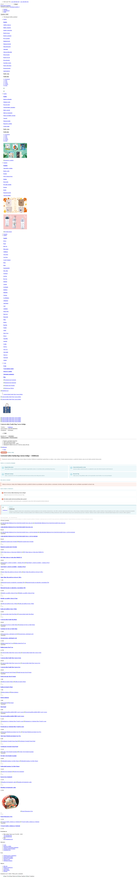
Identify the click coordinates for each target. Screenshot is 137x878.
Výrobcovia (6, 868)
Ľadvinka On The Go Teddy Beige (9, 628)
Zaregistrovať (6, 10)
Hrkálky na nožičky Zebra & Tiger (9, 598)
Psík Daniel (3, 706)
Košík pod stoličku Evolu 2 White (9, 609)
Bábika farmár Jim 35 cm (7, 647)
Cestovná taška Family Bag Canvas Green (11, 658)
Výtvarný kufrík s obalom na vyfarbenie (10, 825)
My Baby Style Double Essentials (8, 755)
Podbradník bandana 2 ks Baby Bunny (10, 766)
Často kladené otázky (8, 856)
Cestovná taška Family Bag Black (9, 619)
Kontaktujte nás (6, 850)
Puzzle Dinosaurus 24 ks (6, 816)
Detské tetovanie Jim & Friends (8, 676)
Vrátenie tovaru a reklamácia (9, 855)
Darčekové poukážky (8, 858)
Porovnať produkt (13, 437)
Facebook (13, 379)
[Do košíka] (1, 573)
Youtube (13, 385)
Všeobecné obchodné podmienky (10, 847)
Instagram (13, 382)
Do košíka (11, 436)
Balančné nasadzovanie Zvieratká (9, 546)
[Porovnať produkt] (2, 544)
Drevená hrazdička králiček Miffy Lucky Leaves (12, 716)
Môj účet (5, 866)
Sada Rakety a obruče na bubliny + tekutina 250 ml (13, 566)
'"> (5, 509)
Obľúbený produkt (4, 437)
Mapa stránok (6, 870)
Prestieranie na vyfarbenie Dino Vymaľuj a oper (12, 726)
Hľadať (16, 4)
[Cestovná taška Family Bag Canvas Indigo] (11, 396)
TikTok (12, 388)
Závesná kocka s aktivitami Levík (9, 638)
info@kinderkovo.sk (8, 839)
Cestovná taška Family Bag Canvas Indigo (13, 394)
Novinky (5, 871)
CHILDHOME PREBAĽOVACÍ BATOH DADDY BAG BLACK (17, 527)
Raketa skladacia (5, 697)
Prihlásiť (5, 9)
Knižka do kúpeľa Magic (7, 687)
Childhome (10, 427)
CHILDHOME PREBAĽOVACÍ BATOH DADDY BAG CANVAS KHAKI (19, 536)
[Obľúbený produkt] (1, 544)
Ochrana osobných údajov (9, 848)
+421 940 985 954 (24, 1)
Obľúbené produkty (7, 860)
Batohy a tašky (11, 452)
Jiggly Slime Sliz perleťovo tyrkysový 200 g (11, 577)
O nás (4, 845)
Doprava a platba (7, 846)
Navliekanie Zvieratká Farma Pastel (9, 746)
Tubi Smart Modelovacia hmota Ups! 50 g (11, 736)
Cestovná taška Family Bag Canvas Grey (10, 667)
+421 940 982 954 (15, 1)
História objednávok (8, 867)
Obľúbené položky (14, 7)
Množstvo (3, 436)
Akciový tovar (6, 859)
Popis (4, 449)
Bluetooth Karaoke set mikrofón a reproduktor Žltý (13, 587)
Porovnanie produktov (6, 5)
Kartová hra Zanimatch (6, 776)
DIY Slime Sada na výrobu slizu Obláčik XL (11, 557)
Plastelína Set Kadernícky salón (8, 787)
